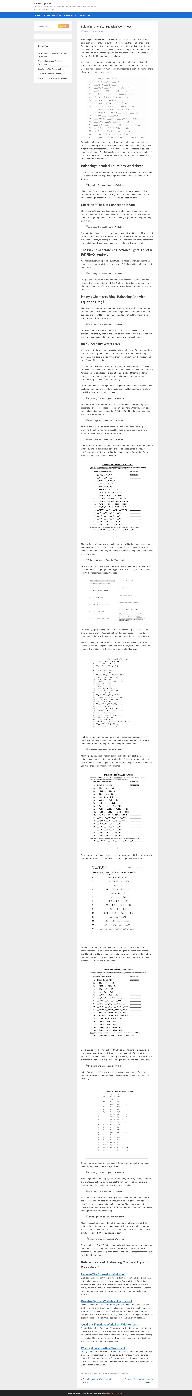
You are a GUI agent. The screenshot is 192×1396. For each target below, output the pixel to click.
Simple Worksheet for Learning (95, 1373)
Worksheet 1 (125, 1373)
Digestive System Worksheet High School (106, 1301)
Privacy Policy (70, 15)
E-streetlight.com (43, 3)
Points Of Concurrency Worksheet (52, 78)
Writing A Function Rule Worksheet (103, 1348)
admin (103, 31)
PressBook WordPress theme (113, 1393)
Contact (46, 15)
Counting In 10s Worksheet (49, 69)
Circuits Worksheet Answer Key (51, 74)
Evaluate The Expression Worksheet (103, 1274)
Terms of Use (84, 15)
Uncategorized (113, 1373)
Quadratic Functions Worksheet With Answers (110, 1324)
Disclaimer (56, 15)
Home (37, 15)
